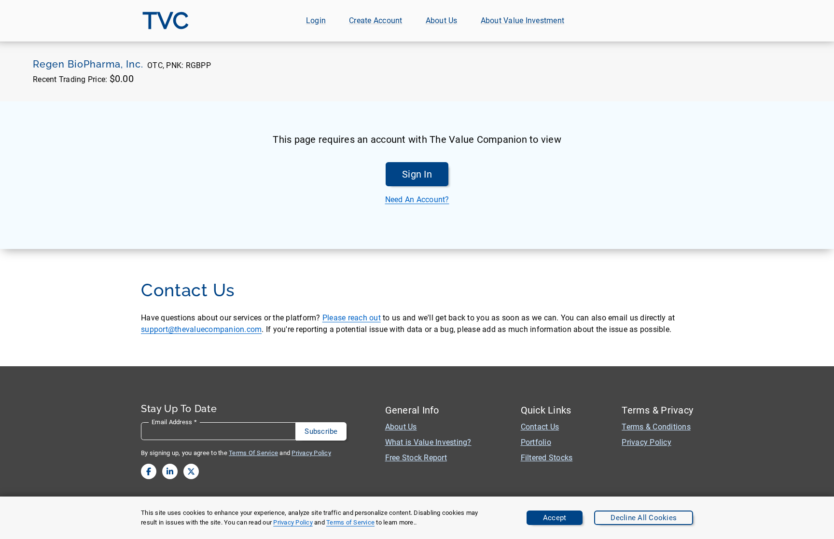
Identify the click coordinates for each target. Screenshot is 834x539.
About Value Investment (523, 20)
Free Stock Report (416, 457)
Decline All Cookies (644, 517)
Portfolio (536, 442)
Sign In (417, 174)
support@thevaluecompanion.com (201, 329)
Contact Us (540, 426)
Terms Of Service (253, 452)
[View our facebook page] (148, 471)
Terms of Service (350, 522)
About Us (442, 20)
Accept (555, 517)
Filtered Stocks (547, 457)
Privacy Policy (293, 522)
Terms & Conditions (656, 426)
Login (316, 20)
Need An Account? (417, 199)
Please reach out (351, 317)
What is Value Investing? (428, 442)
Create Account (376, 20)
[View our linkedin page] (170, 471)
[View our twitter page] (191, 471)
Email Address (174, 422)
